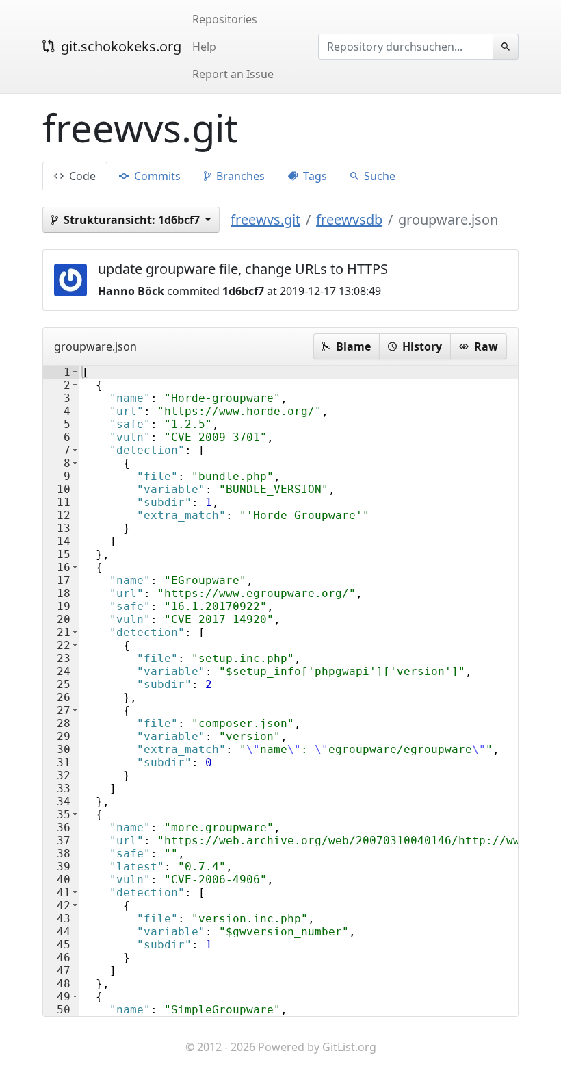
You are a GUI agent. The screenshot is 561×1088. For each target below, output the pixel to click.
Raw (484, 346)
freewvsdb (349, 219)
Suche (378, 176)
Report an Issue (233, 73)
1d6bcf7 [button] (133, 219)
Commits (156, 176)
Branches (239, 176)
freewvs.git (265, 219)
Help (204, 46)
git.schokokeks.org (119, 46)
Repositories (224, 19)
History (421, 346)
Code (81, 176)
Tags (313, 176)
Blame (352, 346)
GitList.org (349, 1046)
